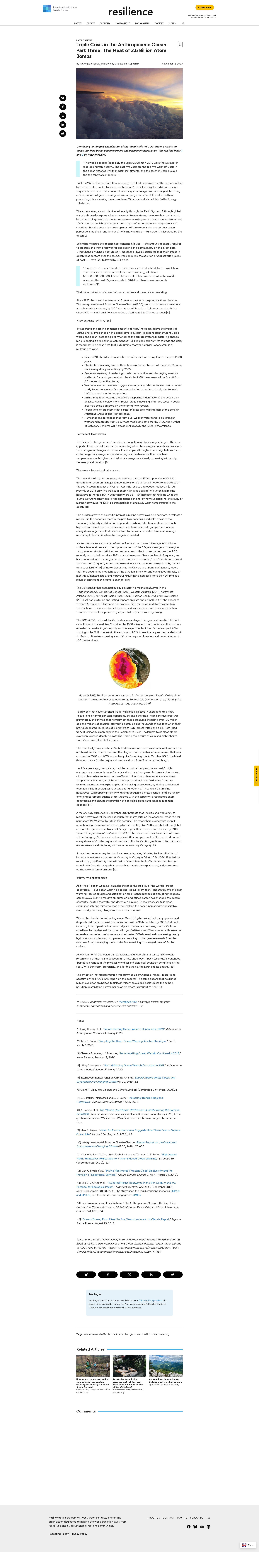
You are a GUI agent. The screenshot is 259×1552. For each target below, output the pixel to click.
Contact (168, 1517)
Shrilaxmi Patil (137, 1390)
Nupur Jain (83, 1390)
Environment (122, 23)
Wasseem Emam (122, 1390)
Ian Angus (85, 63)
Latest (78, 23)
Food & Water (142, 23)
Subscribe (196, 1517)
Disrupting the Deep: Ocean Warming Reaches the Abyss (132, 1041)
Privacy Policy (79, 1533)
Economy (105, 23)
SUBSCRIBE (204, 7)
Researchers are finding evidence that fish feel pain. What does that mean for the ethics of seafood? (128, 1383)
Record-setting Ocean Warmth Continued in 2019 (149, 1053)
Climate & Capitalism (150, 1300)
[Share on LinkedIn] (151, 1274)
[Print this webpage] (173, 1274)
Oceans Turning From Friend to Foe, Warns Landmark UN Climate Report (126, 1219)
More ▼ (173, 23)
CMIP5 (137, 1195)
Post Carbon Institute (208, 17)
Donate (182, 1517)
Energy (91, 23)
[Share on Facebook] (108, 1274)
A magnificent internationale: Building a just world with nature (165, 1380)
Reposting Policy (59, 1533)
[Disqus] (129, 1451)
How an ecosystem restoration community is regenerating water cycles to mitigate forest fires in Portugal (92, 1383)
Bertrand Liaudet (159, 1384)
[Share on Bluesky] (86, 1274)
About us (154, 1517)
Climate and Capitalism (127, 63)
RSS (208, 1517)
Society (159, 23)
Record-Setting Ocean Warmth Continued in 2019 (134, 1029)
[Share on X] (129, 1274)
